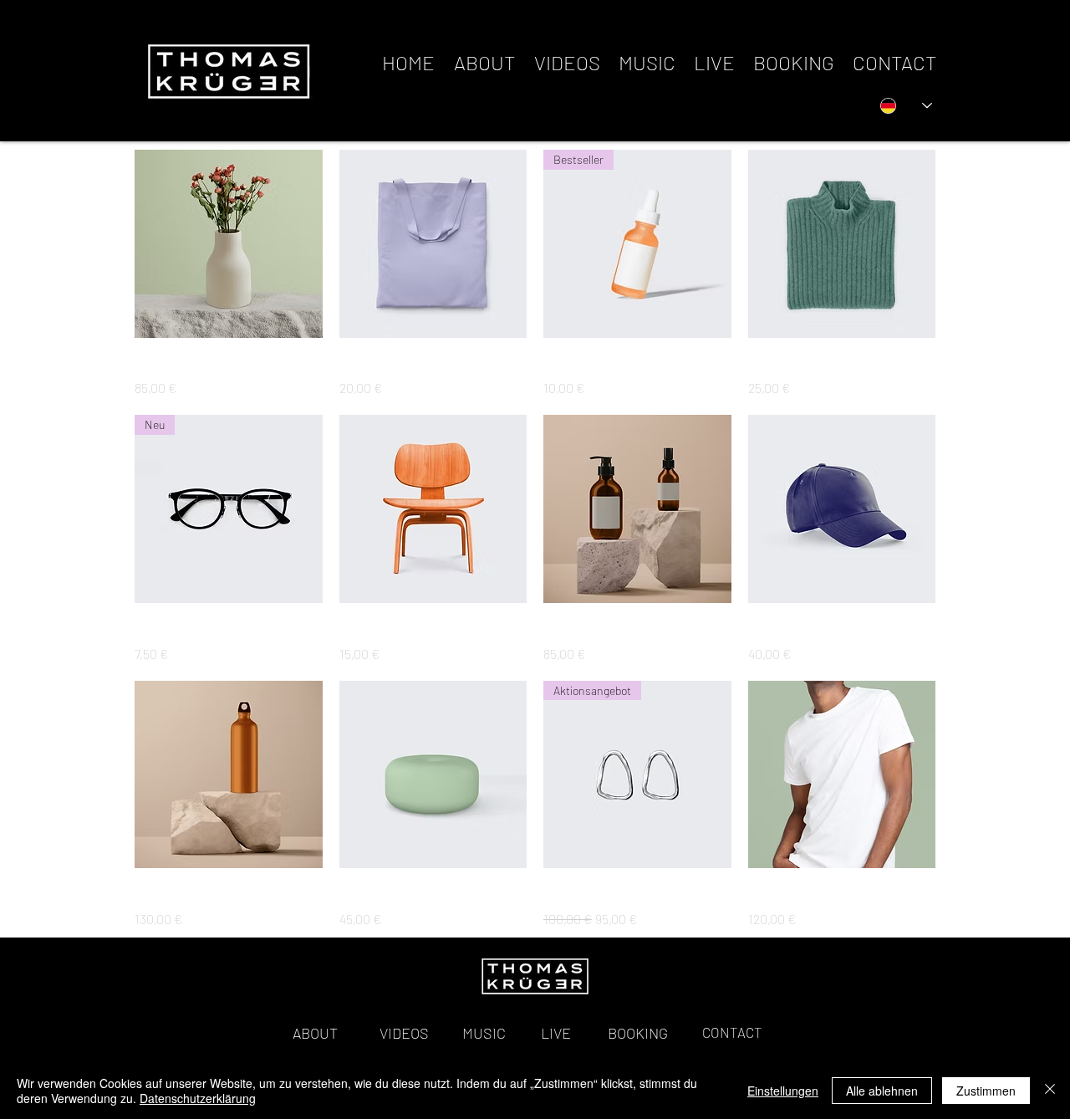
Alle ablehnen (882, 1090)
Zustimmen (986, 1090)
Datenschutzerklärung (198, 1098)
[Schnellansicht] (229, 244)
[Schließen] (1050, 1091)
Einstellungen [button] (782, 1090)
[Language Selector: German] (906, 105)
